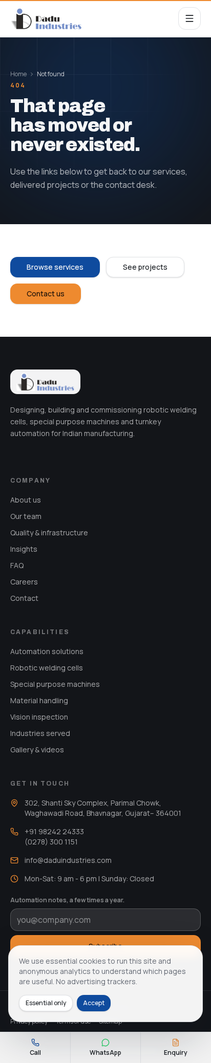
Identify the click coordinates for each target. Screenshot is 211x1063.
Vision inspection (39, 717)
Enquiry (175, 1052)
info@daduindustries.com (68, 860)
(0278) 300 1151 (51, 842)
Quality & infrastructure (49, 532)
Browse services (55, 267)
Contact (24, 598)
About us (25, 500)
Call (35, 1052)
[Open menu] (189, 18)
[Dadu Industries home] (45, 18)
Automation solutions (46, 651)
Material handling (39, 700)
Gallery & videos (37, 749)
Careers (24, 582)
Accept (93, 1003)
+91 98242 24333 (54, 831)
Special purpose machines (55, 684)
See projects (145, 267)
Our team (25, 516)
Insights (23, 549)
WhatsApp (105, 1052)
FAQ (17, 565)
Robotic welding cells (46, 667)
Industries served (40, 733)
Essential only (46, 1003)
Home (18, 74)
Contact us (46, 293)
